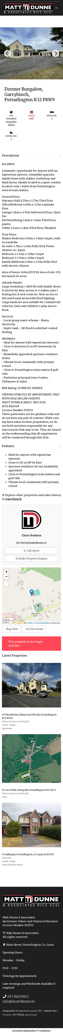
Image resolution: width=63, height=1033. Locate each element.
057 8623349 (16, 996)
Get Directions (34, 629)
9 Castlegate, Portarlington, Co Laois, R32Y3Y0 (28, 854)
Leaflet (29, 622)
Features (8, 446)
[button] (32, 592)
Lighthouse (44, 1030)
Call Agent (32, 550)
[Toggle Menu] (56, 8)
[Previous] (7, 53)
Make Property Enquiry (32, 558)
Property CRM (9, 1014)
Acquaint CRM (35, 1011)
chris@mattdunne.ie (33, 542)
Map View (12, 629)
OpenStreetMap (42, 622)
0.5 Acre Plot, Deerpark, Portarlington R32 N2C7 (29, 789)
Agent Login (31, 1014)
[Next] (55, 53)
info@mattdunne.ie (19, 1001)
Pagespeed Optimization (24, 1030)
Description (10, 155)
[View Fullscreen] (6, 583)
